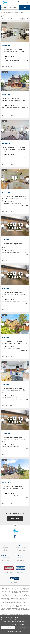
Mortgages (3, 549)
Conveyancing (4, 550)
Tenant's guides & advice (6, 561)
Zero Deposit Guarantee (6, 559)
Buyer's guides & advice (6, 551)
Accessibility (26, 614)
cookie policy (21, 624)
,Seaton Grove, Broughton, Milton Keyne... (15, 482)
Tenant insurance (5, 560)
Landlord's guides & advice (21, 561)
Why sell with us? (19, 549)
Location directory (13, 614)
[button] (15, 631)
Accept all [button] (8, 627)
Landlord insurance (20, 560)
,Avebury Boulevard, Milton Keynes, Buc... (15, 239)
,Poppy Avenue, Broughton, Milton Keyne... (15, 143)
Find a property (4, 547)
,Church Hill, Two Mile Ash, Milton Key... (15, 191)
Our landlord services (20, 559)
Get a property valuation (21, 547)
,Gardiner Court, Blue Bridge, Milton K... (15, 336)
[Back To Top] (15, 526)
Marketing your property (21, 550)
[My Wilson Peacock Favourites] (19, 3)
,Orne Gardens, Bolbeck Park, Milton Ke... (15, 384)
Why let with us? (19, 557)
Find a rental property (5, 557)
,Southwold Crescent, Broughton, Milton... (15, 45)
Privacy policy (21, 614)
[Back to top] (15, 531)
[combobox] (10, 7)
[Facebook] (15, 536)
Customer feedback (5, 614)
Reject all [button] (22, 627)
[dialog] (15, 624)
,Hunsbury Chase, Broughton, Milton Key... (15, 94)
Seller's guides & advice (20, 551)
